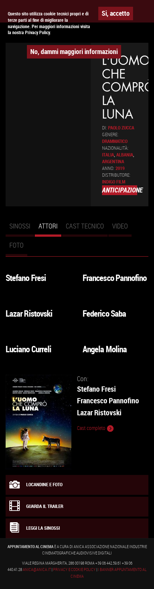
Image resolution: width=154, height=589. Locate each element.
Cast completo (92, 428)
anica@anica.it (37, 569)
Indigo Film (113, 182)
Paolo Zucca (121, 128)
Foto (16, 244)
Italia (108, 155)
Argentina (113, 161)
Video (120, 225)
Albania (124, 155)
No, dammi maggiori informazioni (74, 51)
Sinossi (19, 225)
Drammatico (114, 141)
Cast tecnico (85, 225)
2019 (120, 168)
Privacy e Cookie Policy (74, 569)
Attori (49, 229)
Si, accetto (116, 13)
